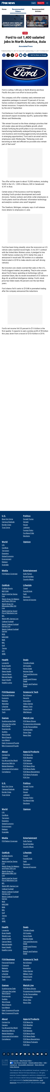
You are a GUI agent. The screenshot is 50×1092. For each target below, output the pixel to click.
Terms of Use (14, 1060)
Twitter (8, 55)
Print (20, 55)
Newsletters (37, 1054)
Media (5, 570)
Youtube (16, 1054)
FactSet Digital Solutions (31, 1080)
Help (45, 1063)
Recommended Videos (18, 10)
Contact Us (13, 1065)
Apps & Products (31, 751)
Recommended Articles (38, 10)
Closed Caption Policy (35, 1063)
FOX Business (8, 692)
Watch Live (28, 718)
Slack (29, 1054)
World (5, 542)
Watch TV (41, 3)
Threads (12, 55)
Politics (26, 516)
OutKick (6, 585)
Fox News (8, 3)
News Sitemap (39, 1065)
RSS (33, 1054)
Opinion (27, 542)
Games (5, 718)
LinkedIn (25, 1054)
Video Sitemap (14, 1067)
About (5, 751)
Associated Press (26, 46)
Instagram (12, 1054)
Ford (25, 33)
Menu (47, 3)
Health (5, 660)
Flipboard (16, 55)
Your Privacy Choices (20, 1063)
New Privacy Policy (26, 1060)
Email (25, 55)
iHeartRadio (46, 1054)
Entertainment (30, 570)
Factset (39, 1078)
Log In (33, 3)
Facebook (4, 55)
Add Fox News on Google (38, 55)
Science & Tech (30, 692)
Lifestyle (27, 585)
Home (4, 9)
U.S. (4, 516)
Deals (25, 660)
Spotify (41, 1054)
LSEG (43, 1083)
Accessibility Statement (26, 1065)
